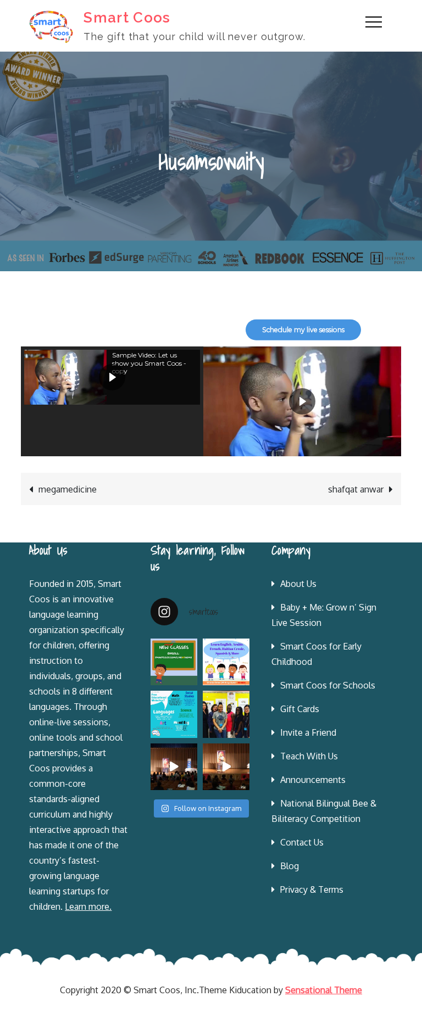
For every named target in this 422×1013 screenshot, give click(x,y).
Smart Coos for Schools (327, 685)
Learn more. (88, 906)
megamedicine (67, 489)
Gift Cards (299, 708)
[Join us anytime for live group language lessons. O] (174, 662)
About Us (298, 583)
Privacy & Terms (311, 889)
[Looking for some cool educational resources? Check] (174, 714)
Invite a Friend (308, 732)
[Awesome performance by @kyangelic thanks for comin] (226, 766)
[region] (211, 329)
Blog (289, 865)
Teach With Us (309, 756)
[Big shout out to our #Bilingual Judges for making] (226, 714)
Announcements (313, 779)
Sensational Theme (323, 989)
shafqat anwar (356, 489)
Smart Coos (127, 17)
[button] (112, 377)
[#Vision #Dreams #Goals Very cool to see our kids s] (174, 766)
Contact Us (302, 842)
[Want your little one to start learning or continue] (226, 662)
